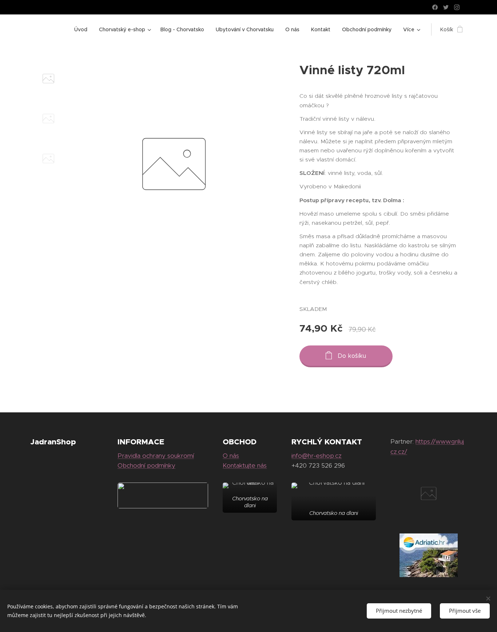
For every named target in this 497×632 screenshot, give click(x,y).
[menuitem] (82, 29)
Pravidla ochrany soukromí (156, 456)
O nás (231, 456)
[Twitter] (445, 7)
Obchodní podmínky (146, 465)
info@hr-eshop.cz (316, 456)
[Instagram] (456, 7)
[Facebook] (435, 7)
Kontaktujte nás (245, 465)
